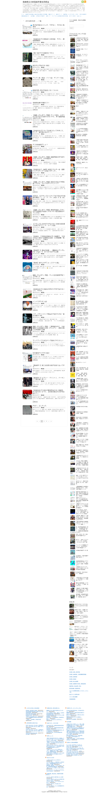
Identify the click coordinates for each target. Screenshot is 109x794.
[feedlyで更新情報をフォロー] (83, 2)
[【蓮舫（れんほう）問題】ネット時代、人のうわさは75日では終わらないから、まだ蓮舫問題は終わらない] (27, 121)
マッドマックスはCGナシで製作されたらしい (48, 340)
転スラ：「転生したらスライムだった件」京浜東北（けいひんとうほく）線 (82, 541)
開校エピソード (52, 14)
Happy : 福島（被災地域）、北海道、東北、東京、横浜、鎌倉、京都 (81, 374)
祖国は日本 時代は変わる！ (53, 708)
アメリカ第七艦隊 (73, 696)
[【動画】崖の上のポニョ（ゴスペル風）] (27, 268)
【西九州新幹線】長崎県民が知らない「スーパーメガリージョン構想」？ (82, 523)
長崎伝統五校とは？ (25, 16)
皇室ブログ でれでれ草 (52, 723)
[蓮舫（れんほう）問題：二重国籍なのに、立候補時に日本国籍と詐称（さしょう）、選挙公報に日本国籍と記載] (27, 332)
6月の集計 (28, 734)
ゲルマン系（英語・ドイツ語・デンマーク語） (49, 78)
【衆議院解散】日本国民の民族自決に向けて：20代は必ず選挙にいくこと (82, 488)
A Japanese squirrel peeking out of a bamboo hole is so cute (75, 754)
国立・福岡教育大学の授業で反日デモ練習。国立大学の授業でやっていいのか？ (82, 429)
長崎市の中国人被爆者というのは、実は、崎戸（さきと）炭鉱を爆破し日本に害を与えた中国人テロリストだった (79, 279)
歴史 (43, 42)
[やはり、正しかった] (27, 411)
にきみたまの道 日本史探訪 (32, 708)
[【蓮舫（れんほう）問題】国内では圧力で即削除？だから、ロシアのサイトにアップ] (27, 187)
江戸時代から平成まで (40, 16)
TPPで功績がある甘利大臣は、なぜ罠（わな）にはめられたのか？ (82, 239)
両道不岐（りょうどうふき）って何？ (70, 14)
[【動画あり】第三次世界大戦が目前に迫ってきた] (27, 371)
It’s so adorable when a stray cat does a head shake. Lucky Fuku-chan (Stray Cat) (75, 748)
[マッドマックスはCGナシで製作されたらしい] (27, 346)
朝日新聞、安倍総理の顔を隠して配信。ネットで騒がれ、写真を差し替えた (82, 595)
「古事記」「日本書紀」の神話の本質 (33, 719)
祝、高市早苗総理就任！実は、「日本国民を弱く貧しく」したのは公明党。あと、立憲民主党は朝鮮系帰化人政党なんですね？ (79, 529)
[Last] (51, 421)
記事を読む (35, 35)
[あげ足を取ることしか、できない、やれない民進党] (27, 31)
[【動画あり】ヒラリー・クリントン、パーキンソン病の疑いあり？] (27, 383)
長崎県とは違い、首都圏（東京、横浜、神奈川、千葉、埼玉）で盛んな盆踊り (82, 158)
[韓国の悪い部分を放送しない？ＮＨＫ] (27, 96)
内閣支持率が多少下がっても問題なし (73, 717)
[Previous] (39, 421)
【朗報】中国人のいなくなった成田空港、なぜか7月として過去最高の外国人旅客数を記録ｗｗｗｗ (75, 728)
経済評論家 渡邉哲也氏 (74, 688)
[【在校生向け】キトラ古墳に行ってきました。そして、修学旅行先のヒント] (27, 136)
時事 (43, 28)
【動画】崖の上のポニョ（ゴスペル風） (46, 263)
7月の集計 (28, 728)
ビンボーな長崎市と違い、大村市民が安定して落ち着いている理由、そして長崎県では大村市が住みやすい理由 (79, 216)
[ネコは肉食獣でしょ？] (27, 150)
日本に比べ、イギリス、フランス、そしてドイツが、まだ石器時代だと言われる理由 (80, 628)
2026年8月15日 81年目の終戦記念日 (54, 732)
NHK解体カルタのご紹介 (41, 353)
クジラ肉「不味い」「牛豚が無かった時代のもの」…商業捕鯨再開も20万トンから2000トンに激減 (55, 763)
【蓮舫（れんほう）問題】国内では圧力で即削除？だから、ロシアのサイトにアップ (49, 182)
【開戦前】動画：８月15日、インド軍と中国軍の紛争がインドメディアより (82, 380)
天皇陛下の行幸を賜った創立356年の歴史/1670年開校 (36, 14)
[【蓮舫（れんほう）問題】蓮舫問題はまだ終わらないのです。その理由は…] (27, 162)
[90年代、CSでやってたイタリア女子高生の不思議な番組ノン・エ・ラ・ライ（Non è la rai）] (27, 201)
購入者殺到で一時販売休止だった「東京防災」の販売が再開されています (82, 451)
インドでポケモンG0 (40, 301)
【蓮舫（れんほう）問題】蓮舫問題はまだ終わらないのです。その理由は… (49, 157)
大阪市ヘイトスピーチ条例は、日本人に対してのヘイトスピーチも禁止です (82, 441)
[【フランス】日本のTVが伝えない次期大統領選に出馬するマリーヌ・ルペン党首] (27, 229)
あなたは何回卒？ (83, 14)
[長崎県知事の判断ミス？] (27, 108)
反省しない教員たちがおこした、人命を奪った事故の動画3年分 (81, 634)
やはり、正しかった (39, 406)
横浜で (77, 106)
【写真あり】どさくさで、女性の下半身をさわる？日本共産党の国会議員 (82, 568)
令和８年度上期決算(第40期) (31, 733)
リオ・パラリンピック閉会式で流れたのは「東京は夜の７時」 (49, 314)
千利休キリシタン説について (31, 716)
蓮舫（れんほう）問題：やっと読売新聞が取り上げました (49, 276)
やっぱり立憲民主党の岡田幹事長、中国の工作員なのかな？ (82, 358)
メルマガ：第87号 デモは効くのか (53, 783)
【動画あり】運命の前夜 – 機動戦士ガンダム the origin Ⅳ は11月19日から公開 (49, 251)
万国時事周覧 (72, 699)
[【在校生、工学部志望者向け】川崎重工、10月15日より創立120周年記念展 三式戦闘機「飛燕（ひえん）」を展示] (27, 242)
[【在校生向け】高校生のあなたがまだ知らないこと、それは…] (27, 295)
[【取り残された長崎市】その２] (27, 58)
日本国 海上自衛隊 (73, 681)
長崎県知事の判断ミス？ (41, 103)
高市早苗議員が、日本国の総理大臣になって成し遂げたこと (80, 622)
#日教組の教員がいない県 (82, 550)
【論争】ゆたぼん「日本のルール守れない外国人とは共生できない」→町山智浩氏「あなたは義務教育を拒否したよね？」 (55, 746)
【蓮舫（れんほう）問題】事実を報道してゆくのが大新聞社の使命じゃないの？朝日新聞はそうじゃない (49, 211)
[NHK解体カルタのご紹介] (27, 358)
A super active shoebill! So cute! (74, 755)
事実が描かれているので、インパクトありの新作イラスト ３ (82, 174)
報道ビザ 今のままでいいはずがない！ (54, 719)
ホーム (22, 14)
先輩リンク (48, 16)
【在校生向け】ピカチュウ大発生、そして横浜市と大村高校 (82, 457)
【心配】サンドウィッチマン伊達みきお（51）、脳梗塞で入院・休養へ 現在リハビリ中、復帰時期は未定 (54, 750)
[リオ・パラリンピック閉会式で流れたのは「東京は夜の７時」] (27, 320)
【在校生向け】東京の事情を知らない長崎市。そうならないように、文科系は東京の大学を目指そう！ (49, 391)
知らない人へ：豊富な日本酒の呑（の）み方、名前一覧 (82, 482)
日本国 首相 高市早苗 (74, 672)
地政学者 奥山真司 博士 (75, 686)
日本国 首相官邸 (73, 676)
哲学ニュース (50, 735)
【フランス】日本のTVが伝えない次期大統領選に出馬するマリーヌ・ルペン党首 (49, 224)
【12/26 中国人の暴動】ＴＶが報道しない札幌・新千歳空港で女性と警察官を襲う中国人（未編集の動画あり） (79, 463)
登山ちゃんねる (50, 757)
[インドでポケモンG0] (27, 307)
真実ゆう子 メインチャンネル (74, 708)
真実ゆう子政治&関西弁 (72, 742)
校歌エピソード (59, 14)
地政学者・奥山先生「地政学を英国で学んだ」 (54, 774)
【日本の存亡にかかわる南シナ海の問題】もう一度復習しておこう (82, 579)
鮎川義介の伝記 (29, 715)
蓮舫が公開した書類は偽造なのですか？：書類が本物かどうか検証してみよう (82, 314)
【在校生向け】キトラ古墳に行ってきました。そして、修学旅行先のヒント (49, 131)
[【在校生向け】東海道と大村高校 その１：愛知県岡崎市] (27, 45)
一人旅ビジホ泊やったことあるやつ (53, 759)
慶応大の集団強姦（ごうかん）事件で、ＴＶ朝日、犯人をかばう (82, 584)
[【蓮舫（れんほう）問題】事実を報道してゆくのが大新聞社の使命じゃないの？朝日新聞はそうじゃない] (27, 215)
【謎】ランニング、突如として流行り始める (55, 767)
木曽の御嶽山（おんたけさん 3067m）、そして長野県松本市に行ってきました (81, 617)
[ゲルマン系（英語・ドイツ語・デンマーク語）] (27, 83)
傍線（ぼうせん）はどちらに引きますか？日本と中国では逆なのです (82, 244)
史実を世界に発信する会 (32, 722)
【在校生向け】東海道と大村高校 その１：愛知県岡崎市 (49, 39)
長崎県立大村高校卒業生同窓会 (36, 2)
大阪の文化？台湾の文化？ (82, 295)
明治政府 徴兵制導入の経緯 (31, 710)
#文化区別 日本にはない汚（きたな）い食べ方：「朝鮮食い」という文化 (82, 330)
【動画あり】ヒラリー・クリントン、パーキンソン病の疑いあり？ (49, 378)
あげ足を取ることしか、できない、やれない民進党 (49, 25)
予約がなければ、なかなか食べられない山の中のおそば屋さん (82, 45)
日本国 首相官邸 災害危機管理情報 (77, 674)
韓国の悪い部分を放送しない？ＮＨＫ (45, 90)
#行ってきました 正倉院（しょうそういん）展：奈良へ (82, 325)
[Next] (49, 421)
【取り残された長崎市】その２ (43, 53)
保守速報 (69, 721)
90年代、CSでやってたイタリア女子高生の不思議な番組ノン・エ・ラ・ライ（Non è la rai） (49, 196)
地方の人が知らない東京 (41, 65)
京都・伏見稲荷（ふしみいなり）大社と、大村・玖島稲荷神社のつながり (82, 353)
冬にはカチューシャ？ (81, 362)
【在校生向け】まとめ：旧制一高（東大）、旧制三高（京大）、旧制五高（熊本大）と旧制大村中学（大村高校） (79, 471)
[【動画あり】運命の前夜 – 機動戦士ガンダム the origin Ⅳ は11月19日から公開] (27, 256)
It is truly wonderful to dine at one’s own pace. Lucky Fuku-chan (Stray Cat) (74, 745)
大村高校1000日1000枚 (81, 406)
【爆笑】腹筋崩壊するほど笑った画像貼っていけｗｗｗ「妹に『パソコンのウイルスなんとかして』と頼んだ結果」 (55, 739)
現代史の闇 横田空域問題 (31, 713)
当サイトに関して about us (75, 16)
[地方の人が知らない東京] (27, 71)
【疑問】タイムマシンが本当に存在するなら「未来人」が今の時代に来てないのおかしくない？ (55, 742)
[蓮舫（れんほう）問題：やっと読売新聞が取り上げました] (27, 281)
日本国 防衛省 (72, 679)
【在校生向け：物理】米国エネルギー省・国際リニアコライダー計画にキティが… (49, 170)
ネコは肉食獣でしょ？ (40, 144)
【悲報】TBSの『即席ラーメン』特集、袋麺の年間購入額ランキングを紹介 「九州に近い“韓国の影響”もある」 (75, 725)
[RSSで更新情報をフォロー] (85, 2)
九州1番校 (33, 16)
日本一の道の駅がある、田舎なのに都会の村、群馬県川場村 (82, 369)
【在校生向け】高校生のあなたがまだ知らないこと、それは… (49, 290)
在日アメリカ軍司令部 (74, 694)
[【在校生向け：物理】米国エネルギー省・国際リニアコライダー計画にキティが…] (27, 175)
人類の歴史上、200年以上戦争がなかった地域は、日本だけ (82, 424)
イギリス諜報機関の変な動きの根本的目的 (34, 717)
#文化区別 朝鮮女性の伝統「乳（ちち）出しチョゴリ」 (82, 90)
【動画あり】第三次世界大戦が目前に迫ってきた (49, 366)
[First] (37, 421)
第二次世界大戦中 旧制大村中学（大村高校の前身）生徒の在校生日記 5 (82, 302)
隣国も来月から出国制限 (71, 719)
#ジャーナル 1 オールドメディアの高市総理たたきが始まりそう (82, 61)
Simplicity (59, 790)
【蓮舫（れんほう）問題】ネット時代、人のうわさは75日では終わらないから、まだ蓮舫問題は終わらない (49, 116)
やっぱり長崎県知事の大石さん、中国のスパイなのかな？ (82, 402)
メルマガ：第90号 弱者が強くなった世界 (54, 776)
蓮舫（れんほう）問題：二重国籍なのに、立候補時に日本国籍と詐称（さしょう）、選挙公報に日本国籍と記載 (49, 328)
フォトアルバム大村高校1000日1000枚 (60, 16)
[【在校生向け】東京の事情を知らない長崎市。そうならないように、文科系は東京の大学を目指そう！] (27, 396)
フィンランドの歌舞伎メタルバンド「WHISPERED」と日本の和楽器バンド (82, 546)
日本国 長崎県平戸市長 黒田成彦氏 (77, 683)
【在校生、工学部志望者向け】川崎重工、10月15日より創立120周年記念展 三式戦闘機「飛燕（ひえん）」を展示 (49, 237)
